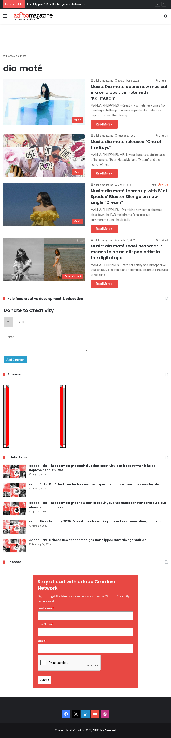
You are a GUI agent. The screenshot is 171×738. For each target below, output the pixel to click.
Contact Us (61, 730)
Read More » (104, 124)
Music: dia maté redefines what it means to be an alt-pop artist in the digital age (126, 252)
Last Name (45, 624)
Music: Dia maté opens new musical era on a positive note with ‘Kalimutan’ (129, 92)
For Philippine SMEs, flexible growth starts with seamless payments (67, 4)
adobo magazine (103, 80)
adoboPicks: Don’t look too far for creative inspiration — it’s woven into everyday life (94, 484)
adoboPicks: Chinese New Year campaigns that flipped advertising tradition (87, 540)
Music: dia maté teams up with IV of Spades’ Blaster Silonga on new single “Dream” (129, 196)
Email (42, 641)
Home (10, 56)
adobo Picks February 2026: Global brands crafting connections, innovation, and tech (95, 521)
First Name (46, 608)
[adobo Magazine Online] (33, 16)
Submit (44, 680)
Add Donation (15, 359)
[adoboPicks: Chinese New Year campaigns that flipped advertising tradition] (14, 546)
